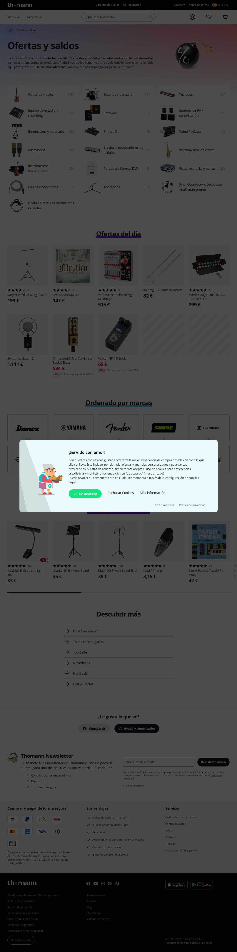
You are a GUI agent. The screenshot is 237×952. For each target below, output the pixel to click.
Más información (152, 492)
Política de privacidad (192, 505)
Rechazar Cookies (121, 492)
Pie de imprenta (164, 505)
